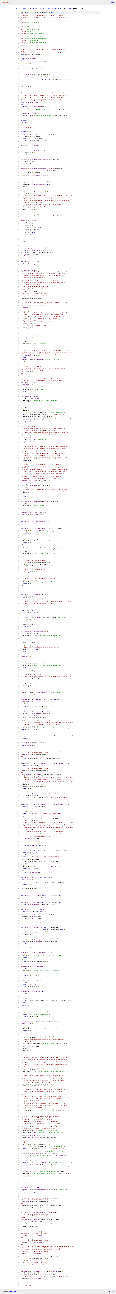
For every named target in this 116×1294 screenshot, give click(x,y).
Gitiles (10, 1291)
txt (109, 1291)
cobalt (18, 8)
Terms (19, 1291)
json (113, 1291)
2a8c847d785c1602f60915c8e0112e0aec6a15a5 (45, 8)
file (51, 12)
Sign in (112, 2)
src (66, 8)
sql (70, 8)
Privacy (15, 1291)
